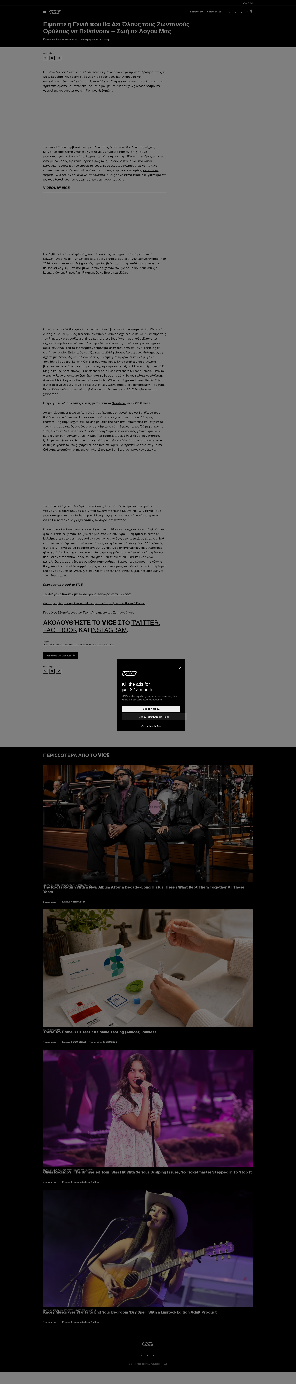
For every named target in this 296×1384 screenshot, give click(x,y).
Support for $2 (151, 709)
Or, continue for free (151, 726)
